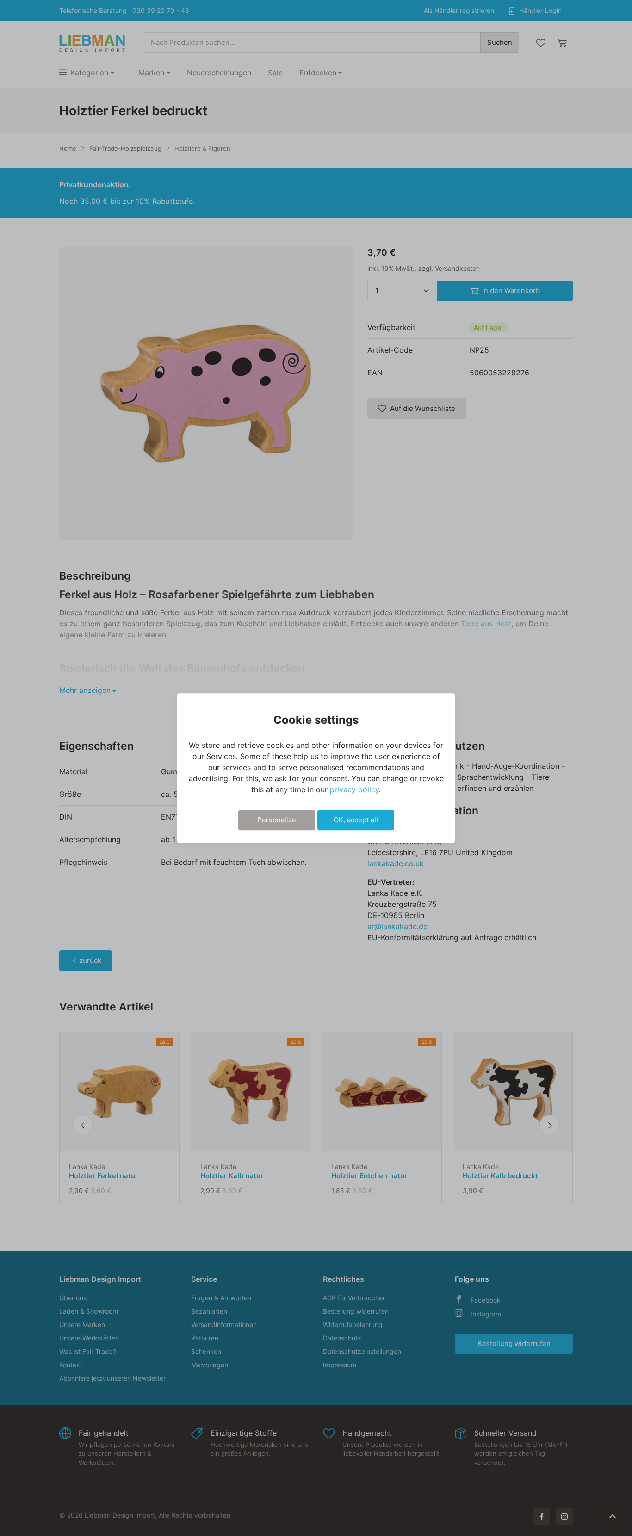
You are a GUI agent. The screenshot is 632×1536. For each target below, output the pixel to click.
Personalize (276, 819)
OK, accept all (356, 819)
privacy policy (354, 789)
